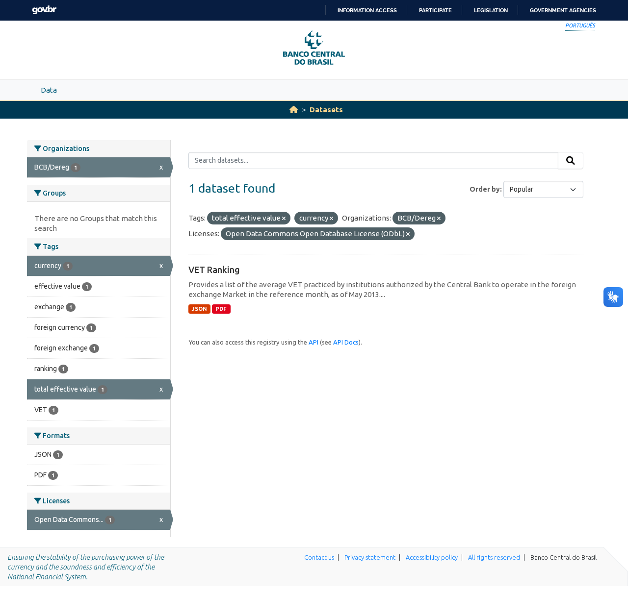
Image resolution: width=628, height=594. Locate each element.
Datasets (326, 109)
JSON (199, 309)
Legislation (491, 10)
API (313, 342)
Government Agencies (563, 10)
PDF (221, 309)
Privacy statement (369, 557)
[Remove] (284, 219)
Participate (435, 10)
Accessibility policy (432, 557)
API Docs (346, 342)
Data (49, 90)
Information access (367, 10)
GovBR (44, 10)
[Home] (293, 109)
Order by (485, 189)
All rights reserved (494, 557)
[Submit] (570, 161)
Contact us (319, 557)
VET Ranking (214, 269)
